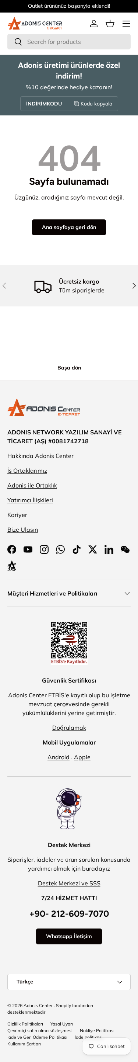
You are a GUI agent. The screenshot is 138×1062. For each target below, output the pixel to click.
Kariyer (17, 514)
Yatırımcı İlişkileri (30, 500)
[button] (110, 23)
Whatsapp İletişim (69, 936)
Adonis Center (38, 1005)
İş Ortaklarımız (27, 470)
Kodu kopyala (96, 103)
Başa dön (69, 367)
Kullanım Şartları (24, 1044)
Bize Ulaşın (22, 529)
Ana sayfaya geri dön (69, 227)
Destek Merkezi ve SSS (69, 883)
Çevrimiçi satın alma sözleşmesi (39, 1030)
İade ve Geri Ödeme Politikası (37, 1037)
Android (58, 757)
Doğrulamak (69, 727)
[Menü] (126, 23)
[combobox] (69, 41)
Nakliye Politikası (97, 1030)
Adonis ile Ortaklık (32, 485)
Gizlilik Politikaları (25, 1024)
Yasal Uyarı (61, 1024)
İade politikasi (89, 1037)
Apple (82, 757)
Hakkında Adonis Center (40, 455)
